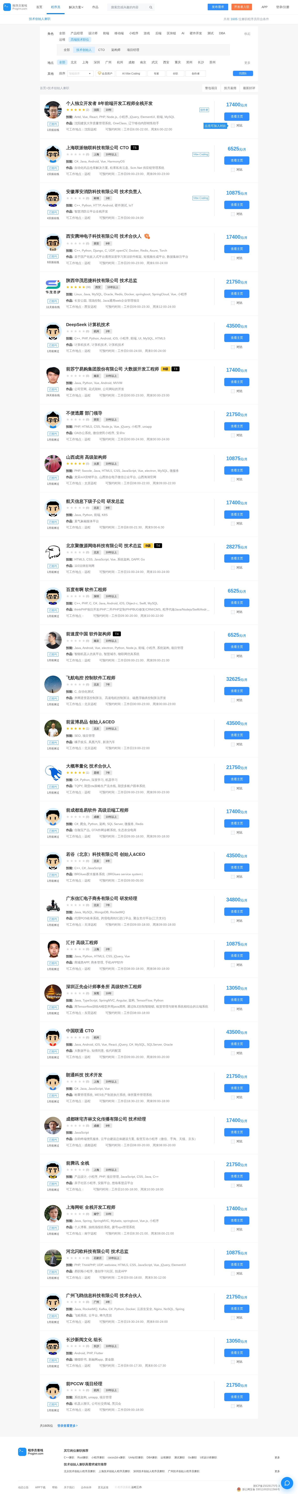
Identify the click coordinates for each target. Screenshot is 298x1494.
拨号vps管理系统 (123, 1227)
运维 (62, 39)
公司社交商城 (101, 1403)
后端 (158, 33)
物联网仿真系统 (128, 654)
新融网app (96, 1359)
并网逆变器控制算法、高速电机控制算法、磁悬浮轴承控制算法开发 (120, 698)
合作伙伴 (86, 1487)
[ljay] (53, 463)
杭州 (120, 62)
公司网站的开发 (113, 389)
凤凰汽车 (95, 742)
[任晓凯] (53, 1258)
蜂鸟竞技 (106, 1315)
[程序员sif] (53, 949)
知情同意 (98, 1050)
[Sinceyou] (53, 993)
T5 (135, 147)
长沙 (201, 62)
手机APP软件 (114, 962)
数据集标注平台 (177, 256)
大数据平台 (82, 1050)
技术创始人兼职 (39, 19)
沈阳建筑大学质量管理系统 (92, 123)
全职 (175, 73)
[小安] (53, 198)
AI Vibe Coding (131, 73)
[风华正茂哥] (53, 1081)
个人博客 (80, 1227)
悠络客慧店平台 (122, 1183)
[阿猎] (53, 728)
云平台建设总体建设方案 (117, 1139)
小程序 (133, 33)
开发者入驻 (241, 7)
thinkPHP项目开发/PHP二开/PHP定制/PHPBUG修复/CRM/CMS (117, 609)
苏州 (212, 62)
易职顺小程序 (83, 1271)
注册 (286, 7)
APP (264, 7)
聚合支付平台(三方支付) (149, 918)
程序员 (55, 7)
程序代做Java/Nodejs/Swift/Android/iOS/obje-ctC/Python (201, 609)
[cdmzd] (53, 816)
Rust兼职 (82, 1457)
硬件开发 (196, 33)
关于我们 (69, 1487)
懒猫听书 (80, 1359)
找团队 (243, 73)
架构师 (115, 50)
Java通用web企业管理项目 (121, 300)
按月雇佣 (230, 88)
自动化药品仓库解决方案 (91, 167)
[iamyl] (53, 552)
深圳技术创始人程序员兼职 (149, 1471)
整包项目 (211, 88)
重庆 (178, 62)
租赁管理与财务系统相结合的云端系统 (182, 1006)
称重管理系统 (83, 1094)
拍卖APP (121, 1271)
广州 (108, 62)
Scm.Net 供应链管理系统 (147, 167)
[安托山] (53, 596)
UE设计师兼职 (208, 1457)
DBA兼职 (152, 1457)
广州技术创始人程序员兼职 (183, 1471)
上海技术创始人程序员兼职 (114, 1471)
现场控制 (95, 300)
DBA (222, 33)
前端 (106, 33)
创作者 (196, 73)
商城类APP (81, 962)
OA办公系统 (82, 433)
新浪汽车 (109, 742)
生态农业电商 (127, 830)
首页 (39, 7)
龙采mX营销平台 (85, 477)
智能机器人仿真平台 (88, 654)
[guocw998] (53, 1125)
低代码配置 (113, 1050)
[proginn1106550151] (53, 419)
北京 (74, 62)
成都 (131, 62)
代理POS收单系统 (86, 918)
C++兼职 (69, 1457)
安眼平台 (104, 1183)
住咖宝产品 (82, 830)
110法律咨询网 (84, 565)
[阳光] (53, 640)
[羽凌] (53, 1169)
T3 (175, 369)
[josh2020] (53, 1346)
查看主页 (237, 116)
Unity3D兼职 (135, 1457)
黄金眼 (109, 1359)
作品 (95, 7)
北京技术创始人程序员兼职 (79, 1471)
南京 (143, 62)
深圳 (97, 62)
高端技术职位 (80, 39)
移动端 (119, 33)
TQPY (78, 786)
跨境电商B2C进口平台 (116, 918)
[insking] (53, 772)
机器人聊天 (82, 1403)
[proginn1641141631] (53, 861)
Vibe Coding (200, 154)
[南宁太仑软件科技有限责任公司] (53, 1214)
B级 (165, 369)
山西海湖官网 (147, 477)
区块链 (171, 33)
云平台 (93, 1315)
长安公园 (80, 300)
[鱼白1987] (53, 1037)
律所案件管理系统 (140, 1094)
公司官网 (80, 389)
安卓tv (120, 433)
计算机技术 (82, 344)
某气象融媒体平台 (86, 521)
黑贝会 (116, 1403)
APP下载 (40, 1487)
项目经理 (133, 50)
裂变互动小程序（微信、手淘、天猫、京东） (166, 1139)
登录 (279, 7)
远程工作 (136, 1487)
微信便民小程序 (103, 433)
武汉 (155, 62)
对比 (239, 125)
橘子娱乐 (80, 742)
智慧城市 (110, 654)
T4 (158, 545)
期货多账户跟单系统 (131, 786)
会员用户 (107, 73)
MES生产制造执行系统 (110, 1094)
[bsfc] (53, 905)
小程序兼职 (97, 1457)
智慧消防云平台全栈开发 (91, 211)
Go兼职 (192, 1457)
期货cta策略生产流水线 (100, 786)
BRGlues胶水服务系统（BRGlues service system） (109, 874)
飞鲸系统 (80, 1315)
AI (183, 33)
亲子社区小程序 (85, 1183)
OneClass (120, 123)
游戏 (147, 33)
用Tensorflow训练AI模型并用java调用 (99, 1006)
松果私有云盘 (119, 167)
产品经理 (77, 33)
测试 (210, 33)
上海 (85, 62)
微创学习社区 (104, 1271)
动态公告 (23, 1487)
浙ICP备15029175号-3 (266, 1486)
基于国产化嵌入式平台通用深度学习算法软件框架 (108, 256)
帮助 (54, 1487)
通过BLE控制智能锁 (140, 1006)
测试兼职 (179, 1457)
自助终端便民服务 (86, 1139)
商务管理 (97, 962)
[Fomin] (53, 1302)
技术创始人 (84, 50)
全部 (62, 33)
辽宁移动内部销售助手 (143, 123)
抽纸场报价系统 (99, 1227)
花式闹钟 (95, 389)
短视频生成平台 (154, 256)
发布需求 (218, 7)
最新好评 (249, 88)
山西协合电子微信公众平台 (117, 477)
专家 (156, 73)
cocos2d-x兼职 (116, 1457)
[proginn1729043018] (53, 242)
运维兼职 (166, 1457)
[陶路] (53, 110)
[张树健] (53, 287)
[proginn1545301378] (53, 331)
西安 (166, 62)
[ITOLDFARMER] (53, 1390)
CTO (101, 50)
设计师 (93, 33)
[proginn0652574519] (53, 508)
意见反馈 (103, 1487)
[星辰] (53, 154)
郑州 (189, 62)
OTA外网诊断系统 (104, 830)
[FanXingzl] (53, 684)
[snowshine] (53, 375)
